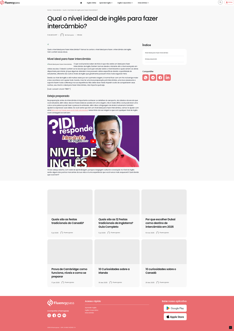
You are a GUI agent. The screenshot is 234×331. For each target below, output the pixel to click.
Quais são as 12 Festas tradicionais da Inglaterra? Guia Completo (116, 223)
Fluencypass (70, 35)
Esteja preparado (151, 59)
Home (49, 10)
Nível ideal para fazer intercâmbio (156, 53)
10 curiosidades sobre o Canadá (161, 271)
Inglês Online (91, 3)
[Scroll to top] (230, 327)
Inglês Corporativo (124, 3)
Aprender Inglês (105, 3)
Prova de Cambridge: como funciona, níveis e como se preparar (69, 272)
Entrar (230, 2)
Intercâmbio (142, 3)
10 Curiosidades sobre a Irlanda (114, 271)
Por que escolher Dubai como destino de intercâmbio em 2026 (160, 223)
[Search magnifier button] (220, 2)
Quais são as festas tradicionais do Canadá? (67, 221)
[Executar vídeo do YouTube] (93, 141)
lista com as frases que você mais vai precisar (69, 110)
